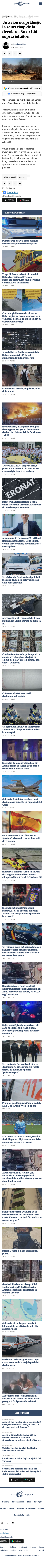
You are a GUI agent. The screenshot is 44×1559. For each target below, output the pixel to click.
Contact (33, 1547)
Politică (5, 1501)
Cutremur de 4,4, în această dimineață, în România (16, 694)
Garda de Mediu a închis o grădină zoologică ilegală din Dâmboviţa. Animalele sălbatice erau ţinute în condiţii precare (19, 1288)
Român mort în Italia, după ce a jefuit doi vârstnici (21, 390)
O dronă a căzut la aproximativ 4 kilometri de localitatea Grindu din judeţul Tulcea (20, 1326)
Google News (12, 192)
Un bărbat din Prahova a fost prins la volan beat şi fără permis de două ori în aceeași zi (21, 729)
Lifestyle (38, 1501)
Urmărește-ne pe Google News (23, 93)
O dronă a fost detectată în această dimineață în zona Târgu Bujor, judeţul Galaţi (22, 802)
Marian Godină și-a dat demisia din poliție (20, 1252)
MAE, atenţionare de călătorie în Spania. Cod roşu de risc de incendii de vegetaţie (21, 838)
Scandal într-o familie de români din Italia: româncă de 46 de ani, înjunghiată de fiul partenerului (20, 355)
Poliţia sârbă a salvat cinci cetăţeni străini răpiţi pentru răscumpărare (20, 242)
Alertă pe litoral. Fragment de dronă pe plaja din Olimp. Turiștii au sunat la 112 (21, 621)
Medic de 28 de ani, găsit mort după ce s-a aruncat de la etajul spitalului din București (20, 1362)
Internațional (18, 1501)
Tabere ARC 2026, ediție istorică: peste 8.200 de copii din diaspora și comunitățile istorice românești (20, 468)
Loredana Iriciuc (19, 44)
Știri (15, 16)
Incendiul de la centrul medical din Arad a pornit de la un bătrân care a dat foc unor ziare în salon (20, 765)
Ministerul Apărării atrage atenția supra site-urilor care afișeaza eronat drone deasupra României (21, 504)
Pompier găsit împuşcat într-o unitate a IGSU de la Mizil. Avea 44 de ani (21, 1104)
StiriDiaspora (7, 16)
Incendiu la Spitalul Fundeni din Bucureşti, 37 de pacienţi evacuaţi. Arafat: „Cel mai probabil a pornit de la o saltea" (21, 912)
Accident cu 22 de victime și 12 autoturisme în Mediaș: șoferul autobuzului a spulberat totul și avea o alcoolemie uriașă (22, 1176)
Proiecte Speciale (22, 1515)
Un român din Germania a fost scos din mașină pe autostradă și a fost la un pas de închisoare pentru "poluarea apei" (20, 1068)
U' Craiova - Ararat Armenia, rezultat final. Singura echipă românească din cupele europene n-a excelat (21, 1139)
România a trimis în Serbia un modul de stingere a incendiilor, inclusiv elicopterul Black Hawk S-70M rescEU (22, 874)
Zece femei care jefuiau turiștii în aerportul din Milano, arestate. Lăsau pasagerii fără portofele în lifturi (21, 1398)
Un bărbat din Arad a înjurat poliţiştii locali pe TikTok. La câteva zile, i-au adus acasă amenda (21, 580)
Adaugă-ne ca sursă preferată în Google (24, 88)
